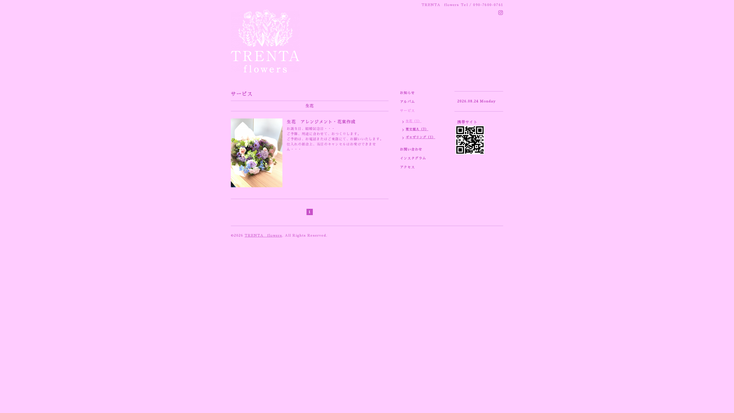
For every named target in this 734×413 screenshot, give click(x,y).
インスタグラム (413, 158)
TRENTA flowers (263, 235)
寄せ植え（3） (417, 129)
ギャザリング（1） (420, 137)
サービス (407, 110)
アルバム (407, 102)
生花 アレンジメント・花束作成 (321, 122)
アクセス (407, 167)
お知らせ (407, 93)
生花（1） (413, 121)
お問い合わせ (411, 149)
